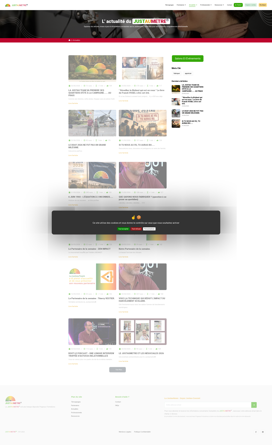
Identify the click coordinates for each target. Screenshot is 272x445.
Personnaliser (149, 229)
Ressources (218, 5)
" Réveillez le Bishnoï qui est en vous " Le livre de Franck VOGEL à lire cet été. (192, 100)
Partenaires (180, 5)
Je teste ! (238, 5)
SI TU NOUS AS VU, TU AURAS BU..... (191, 122)
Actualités (192, 5)
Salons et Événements (187, 58)
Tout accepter (123, 229)
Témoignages (169, 5)
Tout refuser (136, 229)
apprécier (188, 73)
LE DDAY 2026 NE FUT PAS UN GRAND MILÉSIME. (192, 112)
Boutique (263, 5)
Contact (229, 5)
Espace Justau (251, 5)
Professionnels (205, 5)
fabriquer (177, 73)
